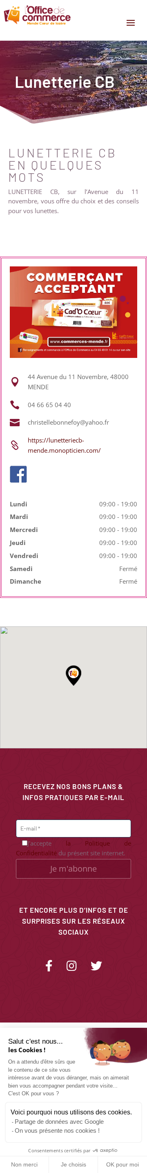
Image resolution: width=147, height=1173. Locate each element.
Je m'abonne (73, 868)
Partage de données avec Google (59, 1121)
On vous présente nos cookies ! (57, 1130)
